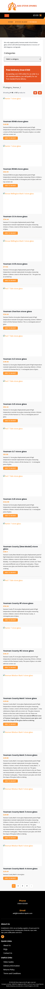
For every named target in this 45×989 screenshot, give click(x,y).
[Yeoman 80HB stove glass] (22, 155)
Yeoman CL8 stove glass (15, 499)
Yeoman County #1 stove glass (18, 603)
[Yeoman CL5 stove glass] (22, 391)
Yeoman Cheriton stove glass (17, 311)
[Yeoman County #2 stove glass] (22, 637)
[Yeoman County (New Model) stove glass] (22, 533)
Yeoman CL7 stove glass (15, 451)
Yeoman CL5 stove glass (15, 404)
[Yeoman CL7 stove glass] (22, 438)
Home (10, 22)
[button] (27, 15)
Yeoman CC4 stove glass (15, 216)
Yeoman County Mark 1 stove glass (20, 698)
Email (22, 910)
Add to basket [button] (10, 138)
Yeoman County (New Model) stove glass (20, 547)
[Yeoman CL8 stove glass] (22, 485)
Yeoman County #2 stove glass (18, 651)
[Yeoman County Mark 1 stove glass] (22, 685)
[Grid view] (35, 92)
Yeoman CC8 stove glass (15, 264)
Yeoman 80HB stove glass (15, 169)
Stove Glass (21, 22)
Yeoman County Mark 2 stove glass (20, 755)
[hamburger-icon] (6, 15)
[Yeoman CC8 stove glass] (22, 250)
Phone (22, 900)
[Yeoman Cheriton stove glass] (22, 298)
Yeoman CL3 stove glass (15, 359)
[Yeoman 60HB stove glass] (22, 108)
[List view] (40, 92)
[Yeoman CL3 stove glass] (22, 345)
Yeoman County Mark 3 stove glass (20, 812)
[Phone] (22, 896)
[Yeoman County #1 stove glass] (22, 590)
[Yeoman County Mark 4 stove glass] (22, 855)
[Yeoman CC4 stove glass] (22, 203)
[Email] (22, 906)
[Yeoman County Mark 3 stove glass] (22, 798)
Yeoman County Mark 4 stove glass (20, 869)
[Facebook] (2, 936)
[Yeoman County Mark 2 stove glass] (22, 742)
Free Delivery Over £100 (18, 70)
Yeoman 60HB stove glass (15, 121)
